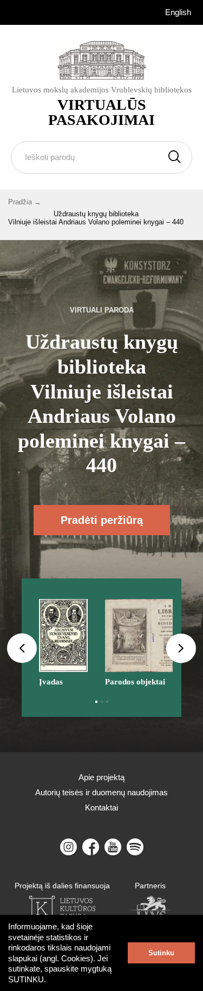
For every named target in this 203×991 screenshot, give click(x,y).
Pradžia (20, 202)
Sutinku (161, 953)
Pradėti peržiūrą (102, 520)
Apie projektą (101, 777)
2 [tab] (102, 702)
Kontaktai (101, 807)
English (178, 12)
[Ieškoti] (175, 157)
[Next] (181, 648)
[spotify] (135, 847)
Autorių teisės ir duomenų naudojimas (101, 792)
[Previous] (22, 648)
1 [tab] (96, 702)
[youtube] (112, 847)
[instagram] (68, 847)
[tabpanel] (63, 639)
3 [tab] (107, 702)
